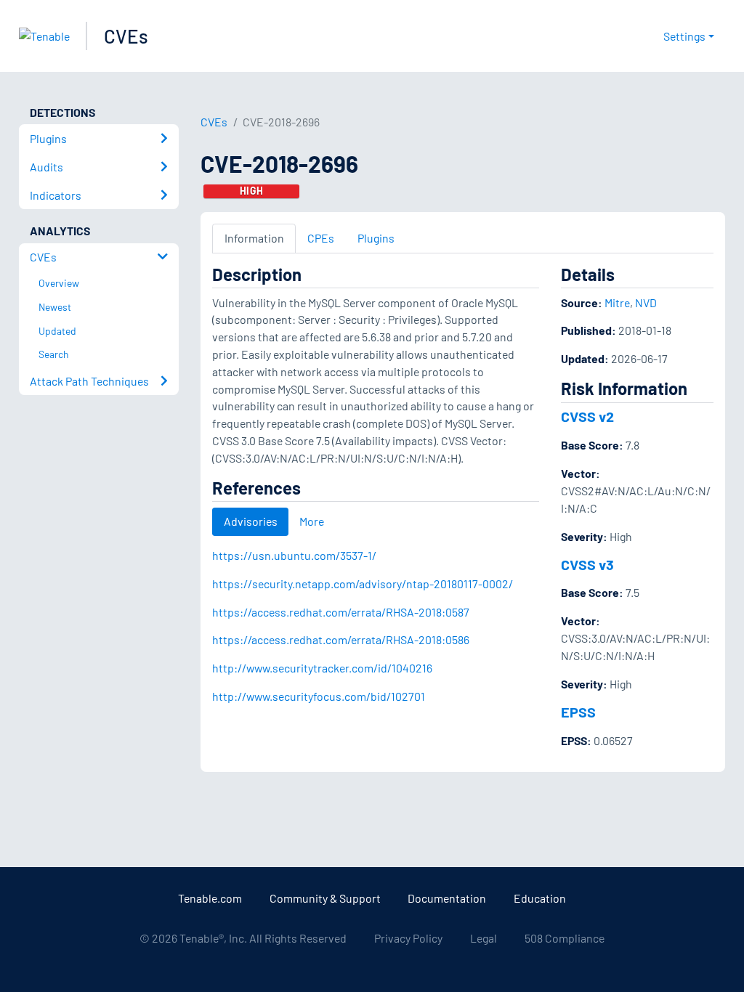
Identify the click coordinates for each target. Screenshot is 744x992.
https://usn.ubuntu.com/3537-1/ (294, 555)
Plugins (376, 238)
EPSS (578, 711)
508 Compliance (564, 938)
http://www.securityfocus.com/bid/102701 (318, 696)
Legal (483, 938)
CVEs (126, 36)
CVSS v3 (587, 564)
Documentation (447, 898)
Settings (684, 36)
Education (540, 898)
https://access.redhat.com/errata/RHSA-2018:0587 (340, 612)
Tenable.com (210, 898)
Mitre (617, 302)
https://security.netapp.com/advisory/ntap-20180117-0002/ (362, 583)
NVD (646, 302)
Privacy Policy (408, 938)
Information (254, 238)
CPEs (320, 238)
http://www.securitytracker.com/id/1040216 (322, 668)
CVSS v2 (587, 416)
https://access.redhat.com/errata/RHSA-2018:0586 (340, 639)
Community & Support (325, 898)
